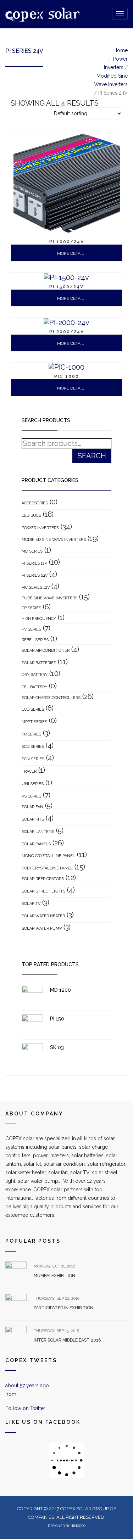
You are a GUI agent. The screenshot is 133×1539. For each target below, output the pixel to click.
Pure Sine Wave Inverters (49, 598)
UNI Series (33, 784)
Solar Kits (33, 819)
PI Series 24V (35, 575)
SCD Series (33, 746)
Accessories (35, 503)
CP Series (31, 608)
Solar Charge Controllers (51, 697)
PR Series (31, 734)
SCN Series (33, 759)
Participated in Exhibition (63, 1307)
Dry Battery (35, 674)
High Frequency (39, 618)
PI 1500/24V (66, 286)
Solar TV (31, 903)
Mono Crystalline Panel (48, 856)
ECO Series (33, 709)
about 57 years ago (27, 1385)
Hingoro (78, 1526)
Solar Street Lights (43, 891)
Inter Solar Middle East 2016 (67, 1340)
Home (120, 50)
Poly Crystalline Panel (47, 868)
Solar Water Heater (43, 916)
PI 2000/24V (66, 331)
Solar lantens (38, 831)
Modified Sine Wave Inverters (54, 539)
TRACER (29, 771)
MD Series (32, 551)
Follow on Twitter (25, 1408)
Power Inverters (40, 528)
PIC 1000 (66, 376)
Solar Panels (36, 844)
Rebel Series (35, 640)
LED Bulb (31, 515)
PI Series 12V (34, 563)
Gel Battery (34, 687)
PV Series (31, 629)
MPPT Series (34, 722)
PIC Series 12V (36, 587)
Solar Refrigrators (43, 879)
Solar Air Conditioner (46, 650)
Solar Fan (32, 807)
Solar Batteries (39, 663)
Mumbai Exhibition (54, 1275)
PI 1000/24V (66, 241)
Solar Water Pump (42, 928)
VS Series (31, 796)
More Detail (70, 253)
